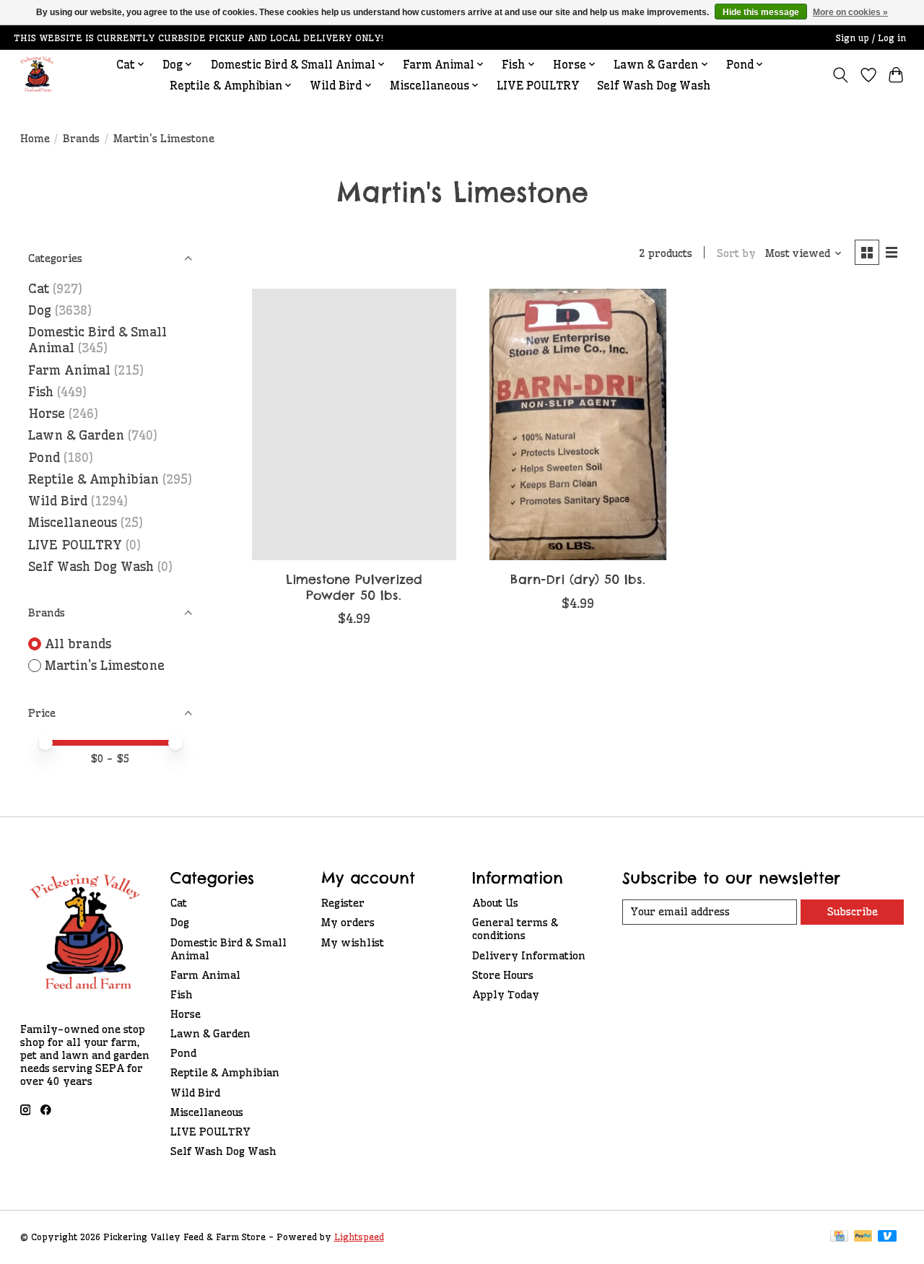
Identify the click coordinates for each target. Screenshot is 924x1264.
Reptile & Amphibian (93, 479)
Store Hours (502, 975)
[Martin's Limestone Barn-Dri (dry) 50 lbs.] (578, 424)
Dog (39, 310)
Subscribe (852, 911)
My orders (348, 922)
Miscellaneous (72, 523)
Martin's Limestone (105, 666)
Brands (81, 138)
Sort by (736, 253)
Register (343, 903)
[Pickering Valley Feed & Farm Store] (37, 75)
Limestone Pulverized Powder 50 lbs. (354, 587)
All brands (78, 644)
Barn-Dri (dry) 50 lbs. (577, 579)
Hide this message (761, 12)
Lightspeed (359, 1237)
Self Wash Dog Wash (653, 85)
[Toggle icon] (839, 75)
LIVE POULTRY (538, 85)
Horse (46, 414)
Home (35, 138)
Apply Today (505, 994)
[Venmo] (887, 1237)
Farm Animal (69, 370)
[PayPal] (863, 1237)
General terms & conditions (515, 929)
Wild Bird (57, 501)
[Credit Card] (839, 1237)
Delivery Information (528, 955)
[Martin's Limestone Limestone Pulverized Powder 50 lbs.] (354, 424)
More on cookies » (850, 12)
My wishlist (352, 942)
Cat (38, 289)
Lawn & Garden (76, 435)
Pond (44, 458)
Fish (40, 392)
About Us (495, 903)
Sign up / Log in (871, 37)
